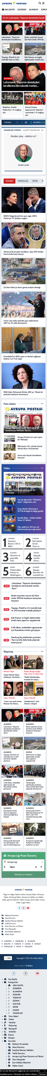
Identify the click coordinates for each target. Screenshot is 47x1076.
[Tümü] (42, 651)
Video (11, 1019)
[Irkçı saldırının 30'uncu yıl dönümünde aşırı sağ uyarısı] (10, 528)
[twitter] (26, 973)
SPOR (35, 181)
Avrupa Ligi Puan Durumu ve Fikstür (28, 1056)
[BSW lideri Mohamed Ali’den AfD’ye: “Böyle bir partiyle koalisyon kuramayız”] (24, 376)
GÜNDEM (21, 9)
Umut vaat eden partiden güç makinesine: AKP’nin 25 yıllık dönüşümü (21, 322)
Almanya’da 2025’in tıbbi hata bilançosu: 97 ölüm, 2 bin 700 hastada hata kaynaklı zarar (34, 815)
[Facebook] (19, 908)
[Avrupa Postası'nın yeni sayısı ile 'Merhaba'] (10, 438)
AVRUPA (36, 553)
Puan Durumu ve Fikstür (14, 926)
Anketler (12, 1031)
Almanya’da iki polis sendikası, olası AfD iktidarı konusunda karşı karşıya (23, 253)
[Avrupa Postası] (14, 3)
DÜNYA (12, 567)
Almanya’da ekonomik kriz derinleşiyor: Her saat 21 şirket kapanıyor (12, 843)
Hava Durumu (10, 918)
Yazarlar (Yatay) (12, 130)
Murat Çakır (23, 165)
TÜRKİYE (16, 998)
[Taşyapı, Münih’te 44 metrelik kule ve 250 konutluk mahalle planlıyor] (12, 743)
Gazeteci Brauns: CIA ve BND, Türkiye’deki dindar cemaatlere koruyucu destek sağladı (14, 544)
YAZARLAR (17, 1013)
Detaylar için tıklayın (23, 874)
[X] (24, 908)
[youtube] (37, 973)
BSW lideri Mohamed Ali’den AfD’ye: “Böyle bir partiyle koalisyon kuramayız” (23, 393)
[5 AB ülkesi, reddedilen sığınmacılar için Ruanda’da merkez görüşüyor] (12, 771)
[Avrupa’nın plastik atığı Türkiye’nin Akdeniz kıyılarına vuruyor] (34, 829)
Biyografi (12, 1028)
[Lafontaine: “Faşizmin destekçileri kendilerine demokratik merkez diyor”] (12, 715)
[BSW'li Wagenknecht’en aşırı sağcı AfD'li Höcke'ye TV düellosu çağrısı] (24, 200)
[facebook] (14, 973)
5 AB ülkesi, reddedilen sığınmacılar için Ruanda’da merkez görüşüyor (26, 628)
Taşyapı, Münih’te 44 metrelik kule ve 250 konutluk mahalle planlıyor (38, 572)
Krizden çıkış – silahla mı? (23, 136)
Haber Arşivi (9, 934)
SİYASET (9, 181)
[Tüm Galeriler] (42, 404)
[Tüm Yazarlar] (42, 130)
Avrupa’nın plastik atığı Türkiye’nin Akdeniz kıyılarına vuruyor (34, 843)
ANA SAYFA (9, 9)
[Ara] (40, 3)
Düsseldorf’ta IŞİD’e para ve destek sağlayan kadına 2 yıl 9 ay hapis (22, 357)
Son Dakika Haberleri (13, 932)
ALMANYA (33, 9)
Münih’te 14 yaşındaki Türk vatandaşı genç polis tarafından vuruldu (15, 558)
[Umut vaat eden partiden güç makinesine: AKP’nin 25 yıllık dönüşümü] (24, 305)
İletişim (11, 1038)
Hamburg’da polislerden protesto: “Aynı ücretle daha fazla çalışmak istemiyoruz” (26, 640)
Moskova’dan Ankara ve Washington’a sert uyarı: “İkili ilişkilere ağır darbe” (16, 572)
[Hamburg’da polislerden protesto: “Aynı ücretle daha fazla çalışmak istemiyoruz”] (34, 771)
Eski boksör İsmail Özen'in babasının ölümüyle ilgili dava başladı (37, 544)
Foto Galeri (13, 1016)
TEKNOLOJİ (23, 181)
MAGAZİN (28, 946)
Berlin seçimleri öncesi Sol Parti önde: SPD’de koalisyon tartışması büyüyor (26, 598)
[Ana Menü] (43, 3)
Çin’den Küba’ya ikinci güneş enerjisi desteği (22, 287)
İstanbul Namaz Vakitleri (14, 921)
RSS (9, 958)
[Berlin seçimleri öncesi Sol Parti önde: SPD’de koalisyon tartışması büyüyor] (34, 715)
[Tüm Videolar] (42, 468)
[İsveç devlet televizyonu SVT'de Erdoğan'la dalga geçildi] (10, 510)
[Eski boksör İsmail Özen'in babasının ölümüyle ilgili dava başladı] (12, 799)
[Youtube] (28, 908)
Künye (11, 1035)
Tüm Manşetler (10, 929)
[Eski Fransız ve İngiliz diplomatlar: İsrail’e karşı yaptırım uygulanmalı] (34, 743)
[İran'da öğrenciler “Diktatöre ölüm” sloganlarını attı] (10, 501)
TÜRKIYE (17, 944)
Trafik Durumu (10, 923)
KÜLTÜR (16, 1004)
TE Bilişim (29, 966)
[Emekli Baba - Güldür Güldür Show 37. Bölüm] (10, 519)
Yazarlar (12, 1022)
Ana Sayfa (12, 979)
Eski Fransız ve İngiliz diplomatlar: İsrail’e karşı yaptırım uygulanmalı (25, 619)
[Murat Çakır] (23, 153)
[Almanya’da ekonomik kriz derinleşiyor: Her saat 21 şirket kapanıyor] (12, 829)
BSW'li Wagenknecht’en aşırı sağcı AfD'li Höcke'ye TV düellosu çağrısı (20, 217)
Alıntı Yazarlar (31, 130)
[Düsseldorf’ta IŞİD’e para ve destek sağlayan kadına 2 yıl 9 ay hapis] (24, 340)
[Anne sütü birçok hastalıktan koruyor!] (10, 456)
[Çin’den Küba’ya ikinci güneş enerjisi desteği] (24, 271)
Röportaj (12, 1025)
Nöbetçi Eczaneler (12, 915)
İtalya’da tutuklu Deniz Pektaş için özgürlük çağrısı (38, 558)
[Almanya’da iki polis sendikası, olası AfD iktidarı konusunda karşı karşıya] (24, 236)
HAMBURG (19, 941)
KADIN (15, 1010)
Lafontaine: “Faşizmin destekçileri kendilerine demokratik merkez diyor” (26, 586)
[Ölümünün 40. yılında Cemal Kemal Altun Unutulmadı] (10, 447)
